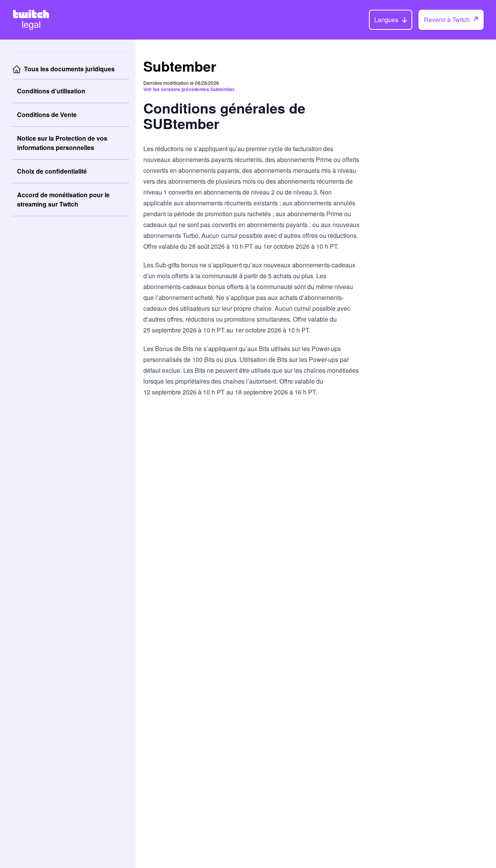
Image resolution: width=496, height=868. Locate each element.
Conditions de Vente (47, 114)
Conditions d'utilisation (51, 90)
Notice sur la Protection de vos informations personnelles (62, 143)
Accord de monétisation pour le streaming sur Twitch (63, 199)
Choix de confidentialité (52, 171)
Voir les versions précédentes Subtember (189, 89)
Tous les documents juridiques (69, 68)
